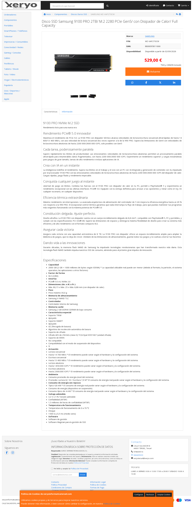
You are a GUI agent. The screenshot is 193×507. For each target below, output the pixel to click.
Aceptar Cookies (163, 494)
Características (50, 111)
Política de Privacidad (81, 463)
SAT (91, 490)
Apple (6, 99)
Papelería (8, 85)
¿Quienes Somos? (58, 490)
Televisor (8, 36)
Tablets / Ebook (11, 69)
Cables (7, 58)
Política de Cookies (111, 503)
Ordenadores (10, 14)
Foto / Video (9, 74)
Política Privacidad (59, 485)
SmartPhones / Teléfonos (15, 31)
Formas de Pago (97, 487)
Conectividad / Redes (13, 47)
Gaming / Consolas (12, 52)
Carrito (184, 5)
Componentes (10, 20)
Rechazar (150, 494)
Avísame (155, 71)
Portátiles (8, 25)
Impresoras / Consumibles (16, 41)
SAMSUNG (149, 36)
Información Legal (98, 482)
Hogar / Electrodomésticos (16, 79)
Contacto (169, 5)
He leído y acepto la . (71, 468)
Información (67, 111)
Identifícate (153, 5)
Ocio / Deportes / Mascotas (12, 92)
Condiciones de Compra (61, 487)
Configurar (138, 494)
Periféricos (9, 63)
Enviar (82, 474)
